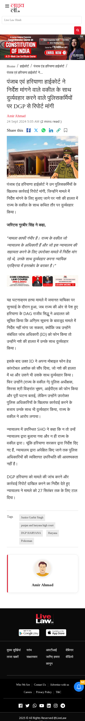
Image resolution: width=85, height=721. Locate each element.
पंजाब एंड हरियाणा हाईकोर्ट (49, 66)
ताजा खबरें (13, 657)
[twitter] (36, 130)
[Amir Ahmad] (42, 568)
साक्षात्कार (32, 657)
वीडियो (69, 657)
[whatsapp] (43, 130)
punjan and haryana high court (37, 525)
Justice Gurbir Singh (32, 517)
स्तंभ (29, 650)
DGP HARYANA (31, 533)
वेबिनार (69, 650)
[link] (58, 130)
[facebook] (29, 130)
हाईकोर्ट (24, 66)
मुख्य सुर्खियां (14, 650)
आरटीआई (51, 650)
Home (11, 66)
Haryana (52, 533)
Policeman (26, 540)
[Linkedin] (51, 130)
